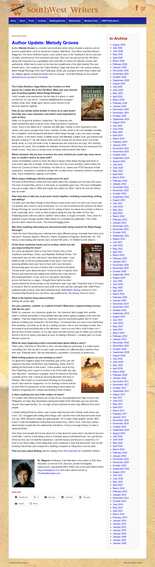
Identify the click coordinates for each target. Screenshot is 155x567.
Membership (75, 21)
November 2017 (121, 384)
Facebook (43, 77)
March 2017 (119, 410)
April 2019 (118, 329)
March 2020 (119, 294)
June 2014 (118, 504)
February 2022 (120, 219)
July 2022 (117, 203)
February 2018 (120, 375)
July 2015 (117, 475)
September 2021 (121, 235)
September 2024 (121, 119)
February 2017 (120, 413)
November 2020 (121, 268)
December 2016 (121, 420)
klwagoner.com (52, 470)
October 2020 (119, 271)
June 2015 (118, 478)
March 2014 (119, 514)
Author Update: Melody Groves (45, 42)
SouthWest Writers (21, 563)
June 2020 (118, 284)
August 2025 (119, 83)
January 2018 (119, 378)
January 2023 (119, 184)
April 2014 (118, 511)
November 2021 (121, 229)
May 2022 (118, 210)
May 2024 (118, 132)
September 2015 (121, 468)
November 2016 (121, 423)
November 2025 (121, 74)
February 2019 (120, 336)
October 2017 (119, 388)
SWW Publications (110, 21)
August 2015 (119, 472)
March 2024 (119, 138)
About (22, 21)
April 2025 (118, 96)
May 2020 (118, 287)
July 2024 (117, 125)
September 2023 (121, 158)
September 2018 (121, 352)
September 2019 (121, 313)
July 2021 (117, 242)
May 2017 (118, 404)
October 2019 (119, 310)
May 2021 (118, 248)
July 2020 (117, 281)
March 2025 (119, 99)
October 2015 (119, 465)
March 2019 (119, 333)
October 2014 (119, 501)
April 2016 (118, 446)
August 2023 (119, 161)
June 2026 (118, 51)
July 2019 (117, 320)
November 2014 (121, 498)
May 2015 (118, 481)
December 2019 (121, 303)
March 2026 (119, 61)
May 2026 (118, 54)
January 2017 (119, 417)
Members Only (91, 21)
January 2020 (119, 300)
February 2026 (120, 64)
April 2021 (118, 252)
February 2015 (120, 491)
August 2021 (119, 239)
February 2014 (120, 517)
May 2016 (118, 443)
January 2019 (119, 339)
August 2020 (119, 277)
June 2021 (118, 245)
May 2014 (118, 507)
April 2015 (118, 485)
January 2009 (119, 533)
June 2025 (118, 90)
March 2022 (119, 216)
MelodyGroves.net (21, 77)
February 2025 (120, 103)
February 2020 (120, 297)
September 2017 (121, 391)
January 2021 (119, 261)
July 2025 (117, 86)
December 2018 (121, 342)
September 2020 (121, 274)
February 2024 (120, 142)
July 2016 (117, 436)
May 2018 (118, 365)
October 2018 (119, 349)
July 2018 (117, 358)
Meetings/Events (57, 21)
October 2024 (119, 116)
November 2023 (121, 151)
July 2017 (117, 397)
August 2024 (119, 122)
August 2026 (119, 44)
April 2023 (118, 174)
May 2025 (118, 93)
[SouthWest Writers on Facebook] (136, 9)
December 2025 (121, 70)
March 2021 (119, 255)
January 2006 (119, 543)
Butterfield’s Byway (71, 290)
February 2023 (120, 180)
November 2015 (121, 462)
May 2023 (118, 171)
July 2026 (117, 48)
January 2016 (119, 456)
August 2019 (119, 316)
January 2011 (119, 527)
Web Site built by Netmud (133, 563)
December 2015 (121, 459)
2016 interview (70, 451)
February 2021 (120, 258)
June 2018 (118, 362)
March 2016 (119, 449)
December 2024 (121, 109)
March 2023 (119, 177)
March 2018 (119, 371)
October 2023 (119, 154)
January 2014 (119, 520)
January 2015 (119, 494)
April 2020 (118, 290)
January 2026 (119, 67)
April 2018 (118, 368)
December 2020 (121, 265)
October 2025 (119, 77)
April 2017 (118, 407)
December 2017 (121, 381)
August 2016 (119, 433)
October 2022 (119, 193)
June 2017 (118, 400)
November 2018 (121, 345)
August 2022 (119, 200)
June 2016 (118, 439)
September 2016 (121, 430)
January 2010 (119, 530)
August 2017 (119, 394)
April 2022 (118, 213)
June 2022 (118, 206)
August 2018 (119, 355)
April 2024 (118, 135)
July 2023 (117, 164)
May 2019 (118, 326)
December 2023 (121, 148)
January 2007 (119, 540)
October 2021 (119, 232)
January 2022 (119, 222)
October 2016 (119, 426)
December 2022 (121, 187)
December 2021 (121, 226)
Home (13, 21)
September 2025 (121, 80)
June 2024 (118, 129)
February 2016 (120, 452)
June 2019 (118, 323)
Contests (42, 21)
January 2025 (119, 106)
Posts (31, 21)
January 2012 (119, 523)
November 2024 (121, 112)
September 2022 (121, 197)
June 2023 (118, 167)
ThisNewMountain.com (49, 473)
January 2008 (119, 536)
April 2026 (118, 57)
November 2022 (121, 190)
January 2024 (119, 145)
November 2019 (121, 307)
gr (143, 8)
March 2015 (119, 488)
